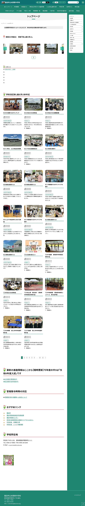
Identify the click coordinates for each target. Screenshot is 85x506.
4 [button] (29, 357)
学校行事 (61, 7)
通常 (40, 2)
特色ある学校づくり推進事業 (37, 7)
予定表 (78, 11)
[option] (33, 48)
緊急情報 (45, 11)
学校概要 (16, 7)
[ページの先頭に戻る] (83, 504)
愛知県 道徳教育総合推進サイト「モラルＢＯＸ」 (20, 420)
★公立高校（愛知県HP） (10, 379)
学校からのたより (9, 11)
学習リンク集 (27, 11)
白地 (44, 2)
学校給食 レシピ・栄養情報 (15, 425)
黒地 (47, 2)
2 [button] (24, 357)
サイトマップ (78, 495)
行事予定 (52, 11)
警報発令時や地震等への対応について (16, 397)
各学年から (69, 7)
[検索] (77, 2)
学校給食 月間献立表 (13, 422)
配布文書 (71, 11)
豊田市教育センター (12, 418)
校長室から (24, 7)
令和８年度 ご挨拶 (10, 69)
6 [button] (34, 357)
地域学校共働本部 (61, 11)
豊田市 (9, 413)
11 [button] (42, 357)
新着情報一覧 (36, 11)
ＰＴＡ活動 (19, 11)
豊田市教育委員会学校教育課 (15, 415)
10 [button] (39, 357)
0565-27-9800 (10, 500)
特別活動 (77, 7)
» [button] (45, 357)
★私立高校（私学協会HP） (11, 381)
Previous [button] (5, 48)
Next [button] (62, 48)
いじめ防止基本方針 (52, 7)
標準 (56, 2)
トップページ (9, 7)
